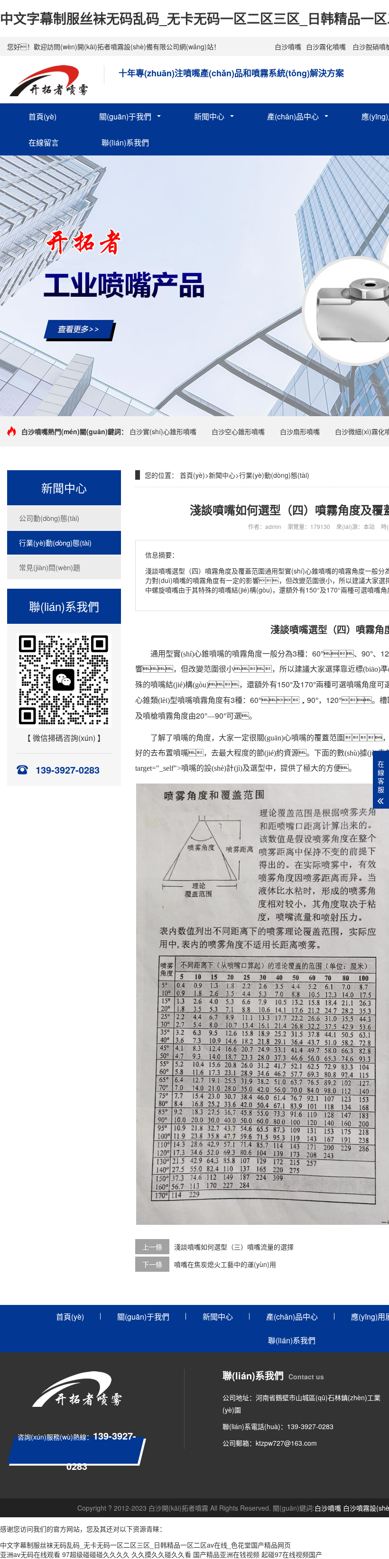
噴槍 (150, 716)
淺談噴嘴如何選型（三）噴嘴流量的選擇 (234, 1246)
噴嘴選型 (308, 630)
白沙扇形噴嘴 (300, 431)
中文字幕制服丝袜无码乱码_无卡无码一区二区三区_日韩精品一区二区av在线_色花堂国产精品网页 (145, 1545)
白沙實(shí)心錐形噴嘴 (163, 431)
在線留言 (43, 142)
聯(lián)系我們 (125, 142)
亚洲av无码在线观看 (30, 1554)
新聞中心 (209, 116)
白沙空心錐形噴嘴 (238, 431)
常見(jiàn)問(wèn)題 (49, 567)
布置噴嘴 (173, 753)
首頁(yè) (42, 116)
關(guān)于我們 (125, 116)
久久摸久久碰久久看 (161, 1554)
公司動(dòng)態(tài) (49, 518)
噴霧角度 (247, 654)
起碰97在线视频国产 (291, 1554)
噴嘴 (216, 654)
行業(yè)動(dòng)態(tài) (55, 542)
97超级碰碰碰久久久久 (96, 1554)
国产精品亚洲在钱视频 (226, 1554)
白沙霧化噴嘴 (326, 46)
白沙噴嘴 (288, 46)
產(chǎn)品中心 (293, 116)
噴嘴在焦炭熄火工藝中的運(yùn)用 (225, 1264)
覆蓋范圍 (329, 738)
